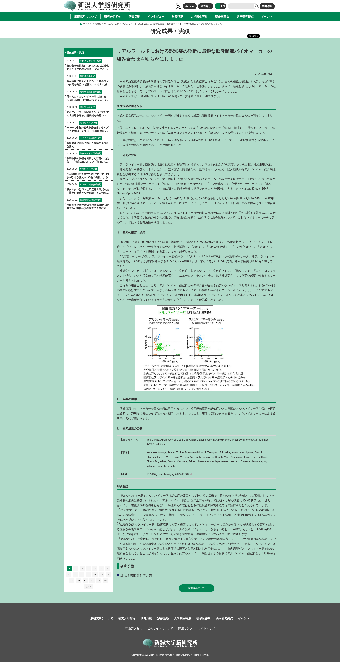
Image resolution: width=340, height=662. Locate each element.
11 (88, 574)
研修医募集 (222, 16)
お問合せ (205, 6)
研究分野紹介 (112, 16)
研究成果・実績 (111, 24)
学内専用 (267, 6)
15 (71, 580)
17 (85, 580)
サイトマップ (206, 628)
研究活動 (134, 16)
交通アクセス (133, 628)
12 (95, 574)
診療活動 (177, 16)
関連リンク (185, 628)
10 (81, 574)
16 (78, 580)
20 (105, 580)
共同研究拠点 (245, 16)
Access (189, 6)
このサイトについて (160, 628)
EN (223, 6)
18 (92, 580)
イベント (267, 16)
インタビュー (156, 16)
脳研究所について (85, 16)
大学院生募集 (199, 16)
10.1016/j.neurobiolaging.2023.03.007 (167, 474)
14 (108, 574)
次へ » (89, 586)
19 (98, 580)
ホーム (86, 24)
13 (101, 574)
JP (217, 6)
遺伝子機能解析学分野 (136, 575)
